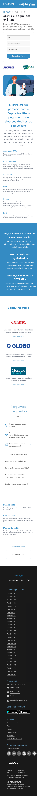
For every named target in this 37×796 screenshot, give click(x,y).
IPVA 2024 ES (11, 652)
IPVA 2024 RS (11, 643)
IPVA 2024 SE (11, 674)
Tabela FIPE (10, 735)
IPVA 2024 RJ (11, 637)
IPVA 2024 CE (11, 609)
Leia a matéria (18, 336)
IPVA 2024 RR (11, 631)
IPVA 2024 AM (11, 655)
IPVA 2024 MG (11, 597)
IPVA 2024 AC (11, 615)
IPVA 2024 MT (11, 621)
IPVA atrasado (11, 732)
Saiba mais (20, 788)
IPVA (28, 580)
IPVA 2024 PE (11, 606)
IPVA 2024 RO (11, 671)
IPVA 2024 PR (11, 600)
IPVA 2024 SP (11, 640)
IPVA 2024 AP (11, 612)
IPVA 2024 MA (11, 662)
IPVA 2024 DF (11, 594)
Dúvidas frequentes (16, 696)
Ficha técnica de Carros (14, 738)
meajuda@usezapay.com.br (19, 700)
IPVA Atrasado (18, 554)
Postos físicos (14, 687)
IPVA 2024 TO (11, 634)
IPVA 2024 (10, 729)
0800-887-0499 (15, 691)
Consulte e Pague (18, 56)
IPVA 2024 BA (11, 649)
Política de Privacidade (21, 771)
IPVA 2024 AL (11, 659)
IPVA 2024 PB (11, 668)
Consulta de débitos (16, 580)
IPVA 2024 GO (11, 618)
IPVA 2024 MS (11, 665)
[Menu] (33, 4)
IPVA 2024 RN (11, 646)
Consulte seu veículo (13, 723)
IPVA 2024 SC (11, 603)
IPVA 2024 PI (11, 628)
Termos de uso (9, 771)
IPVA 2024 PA (11, 625)
